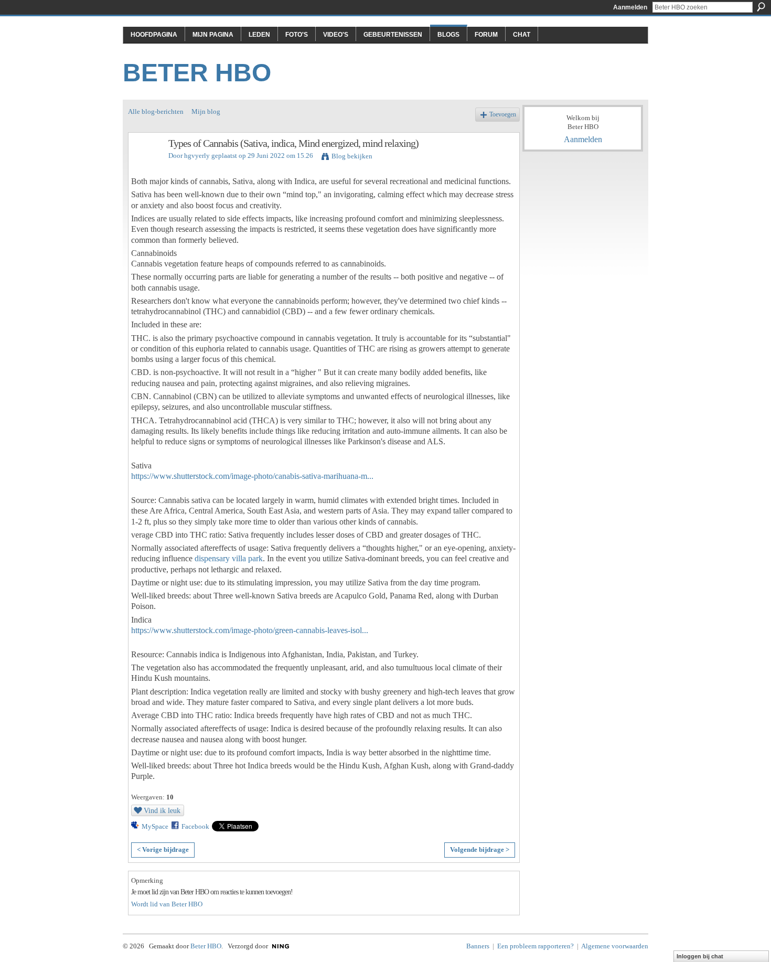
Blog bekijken (351, 156)
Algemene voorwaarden (614, 946)
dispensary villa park (229, 558)
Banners (477, 946)
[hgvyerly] (145, 166)
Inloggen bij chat (700, 956)
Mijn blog (205, 111)
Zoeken (761, 7)
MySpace (155, 826)
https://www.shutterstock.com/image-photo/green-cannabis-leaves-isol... (249, 630)
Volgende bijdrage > (479, 849)
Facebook (195, 826)
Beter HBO (197, 73)
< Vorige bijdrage (163, 849)
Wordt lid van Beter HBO (166, 904)
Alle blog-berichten (156, 111)
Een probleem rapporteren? (535, 946)
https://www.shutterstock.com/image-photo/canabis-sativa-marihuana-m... (252, 476)
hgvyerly (197, 155)
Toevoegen (502, 114)
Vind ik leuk (162, 810)
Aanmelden (630, 7)
